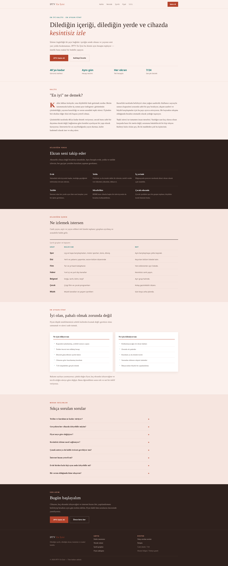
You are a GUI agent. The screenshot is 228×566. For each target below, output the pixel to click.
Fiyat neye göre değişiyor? (61, 434)
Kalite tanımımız (99, 539)
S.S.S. (131, 4)
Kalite (101, 4)
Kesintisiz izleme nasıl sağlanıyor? (65, 442)
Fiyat (124, 4)
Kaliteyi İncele (79, 58)
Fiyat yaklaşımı (99, 551)
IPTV (57, 4)
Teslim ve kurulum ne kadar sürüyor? (66, 419)
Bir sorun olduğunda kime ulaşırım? (65, 473)
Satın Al (173, 4)
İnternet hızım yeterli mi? (61, 458)
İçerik (117, 4)
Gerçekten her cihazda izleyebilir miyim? (68, 426)
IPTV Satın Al (59, 58)
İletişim (139, 543)
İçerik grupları (98, 547)
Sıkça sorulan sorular (144, 539)
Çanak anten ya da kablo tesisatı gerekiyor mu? (71, 450)
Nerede (109, 4)
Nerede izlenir (98, 543)
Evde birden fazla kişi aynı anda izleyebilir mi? (70, 465)
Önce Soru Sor (79, 519)
